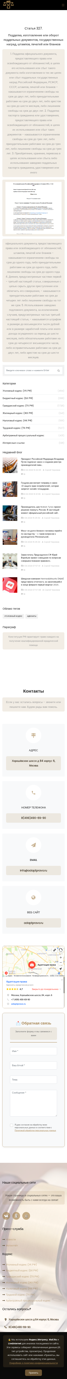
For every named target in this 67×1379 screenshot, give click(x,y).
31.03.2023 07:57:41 (31, 566)
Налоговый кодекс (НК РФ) (33, 420)
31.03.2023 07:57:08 (32, 590)
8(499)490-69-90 (33, 818)
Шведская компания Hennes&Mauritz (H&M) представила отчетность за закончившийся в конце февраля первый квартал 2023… (42, 581)
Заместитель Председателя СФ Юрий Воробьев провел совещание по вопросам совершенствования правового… (41, 557)
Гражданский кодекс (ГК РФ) (33, 405)
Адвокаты (31, 616)
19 (24, 474)
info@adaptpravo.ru (33, 870)
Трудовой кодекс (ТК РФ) (33, 428)
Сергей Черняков (52, 470)
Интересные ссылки (33, 442)
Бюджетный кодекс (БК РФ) (33, 398)
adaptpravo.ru (33, 923)
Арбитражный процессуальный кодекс (33, 435)
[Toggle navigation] (62, 5)
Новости (11, 1239)
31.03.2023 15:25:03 (31, 542)
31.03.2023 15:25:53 (31, 518)
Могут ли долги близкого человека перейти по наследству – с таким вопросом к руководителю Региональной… (41, 533)
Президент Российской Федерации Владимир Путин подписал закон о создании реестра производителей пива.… (42, 461)
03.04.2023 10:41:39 (32, 494)
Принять (33, 1372)
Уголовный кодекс (13, 616)
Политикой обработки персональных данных (35, 1130)
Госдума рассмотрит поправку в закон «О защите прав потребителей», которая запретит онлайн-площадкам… (40, 485)
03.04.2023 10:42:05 (32, 470)
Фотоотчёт (12, 1245)
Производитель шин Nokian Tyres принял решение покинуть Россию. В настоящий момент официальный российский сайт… (41, 509)
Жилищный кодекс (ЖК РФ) (33, 413)
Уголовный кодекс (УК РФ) (33, 390)
